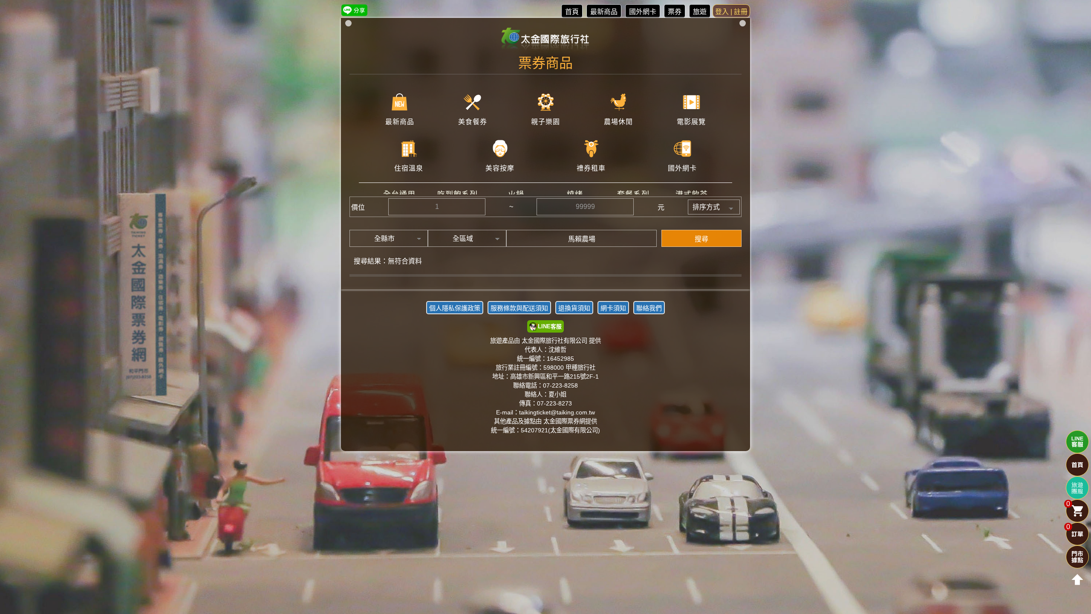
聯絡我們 (649, 308)
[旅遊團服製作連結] (1077, 487)
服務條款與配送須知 (519, 308)
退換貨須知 (574, 308)
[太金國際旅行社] (546, 39)
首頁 (572, 11)
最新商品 (604, 11)
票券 (674, 11)
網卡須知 (613, 308)
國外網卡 (642, 11)
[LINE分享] (354, 10)
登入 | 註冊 (731, 11)
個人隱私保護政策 (454, 308)
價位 (358, 207)
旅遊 (700, 11)
